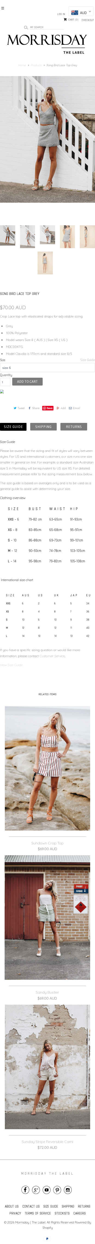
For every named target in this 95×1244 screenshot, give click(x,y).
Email (76, 408)
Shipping (44, 426)
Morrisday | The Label (30, 1222)
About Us (12, 1206)
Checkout (88, 20)
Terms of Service (38, 1213)
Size (2, 360)
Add (63, 408)
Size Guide (87, 360)
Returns (74, 426)
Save (50, 408)
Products (36, 65)
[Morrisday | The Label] (47, 45)
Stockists (62, 1213)
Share (35, 408)
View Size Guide (12, 665)
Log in (61, 14)
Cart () (72, 20)
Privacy (15, 1213)
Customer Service (52, 656)
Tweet (21, 408)
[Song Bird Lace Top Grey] (47, 147)
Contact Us (31, 1206)
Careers (79, 1213)
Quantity (6, 375)
